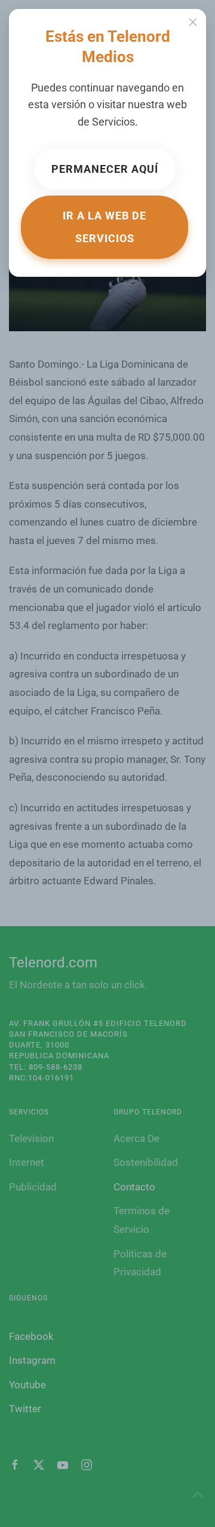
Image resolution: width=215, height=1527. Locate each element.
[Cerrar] (193, 22)
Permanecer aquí (104, 169)
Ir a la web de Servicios (104, 227)
